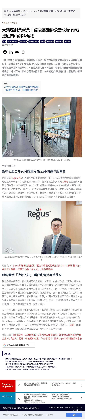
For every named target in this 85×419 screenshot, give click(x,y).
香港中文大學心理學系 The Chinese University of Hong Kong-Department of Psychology (34, 402)
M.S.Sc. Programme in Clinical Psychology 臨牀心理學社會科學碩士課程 (35, 396)
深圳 (72, 325)
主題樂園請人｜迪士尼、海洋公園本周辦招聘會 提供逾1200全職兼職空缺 (30, 367)
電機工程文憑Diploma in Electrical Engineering (60, 395)
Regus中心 (16, 178)
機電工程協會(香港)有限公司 (62, 398)
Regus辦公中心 (13, 41)
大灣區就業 (59, 41)
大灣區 (43, 41)
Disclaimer (70, 407)
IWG (4, 41)
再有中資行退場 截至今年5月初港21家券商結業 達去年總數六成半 (27, 369)
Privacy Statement (57, 407)
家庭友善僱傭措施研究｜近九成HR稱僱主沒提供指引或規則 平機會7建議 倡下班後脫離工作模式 (38, 359)
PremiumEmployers (7, 385)
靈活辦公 (67, 41)
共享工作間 (23, 41)
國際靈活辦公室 (34, 41)
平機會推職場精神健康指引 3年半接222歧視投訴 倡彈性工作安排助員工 (30, 361)
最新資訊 (16, 11)
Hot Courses (7, 396)
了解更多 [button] (49, 415)
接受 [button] (74, 415)
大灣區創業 (50, 41)
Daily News (29, 11)
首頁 (6, 11)
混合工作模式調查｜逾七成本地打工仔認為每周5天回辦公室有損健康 (29, 364)
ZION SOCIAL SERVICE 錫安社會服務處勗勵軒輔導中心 (35, 384)
